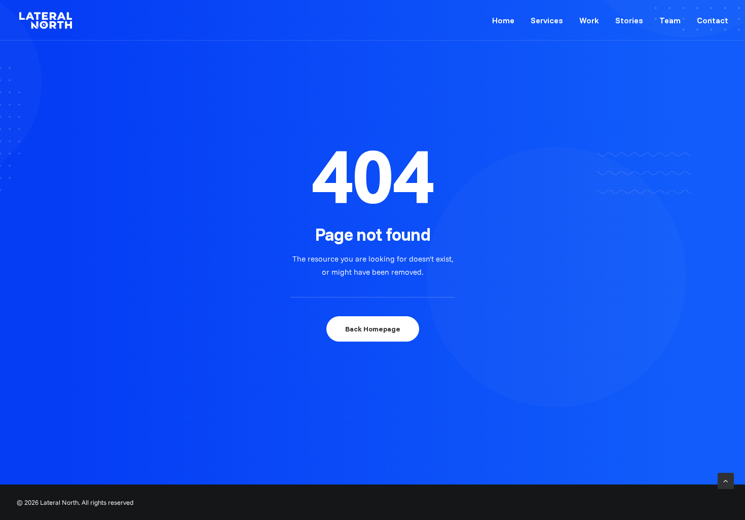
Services (547, 20)
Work (589, 20)
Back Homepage (372, 328)
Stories (629, 20)
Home (503, 20)
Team (670, 20)
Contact (712, 20)
